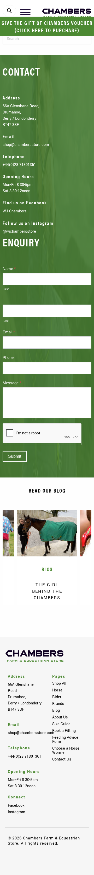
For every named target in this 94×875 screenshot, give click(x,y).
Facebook (16, 805)
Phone (8, 357)
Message (12, 383)
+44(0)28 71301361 (19, 164)
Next (80, 620)
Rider (56, 697)
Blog (56, 710)
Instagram (16, 812)
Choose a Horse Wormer (65, 750)
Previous (14, 620)
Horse (57, 690)
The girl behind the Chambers (47, 591)
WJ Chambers (15, 211)
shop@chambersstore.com (26, 144)
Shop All (59, 683)
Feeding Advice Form (65, 739)
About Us (60, 717)
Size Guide (61, 724)
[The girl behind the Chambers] (47, 533)
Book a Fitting (64, 731)
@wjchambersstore (19, 231)
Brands (58, 704)
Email (9, 332)
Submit (14, 456)
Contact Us (61, 759)
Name (9, 268)
